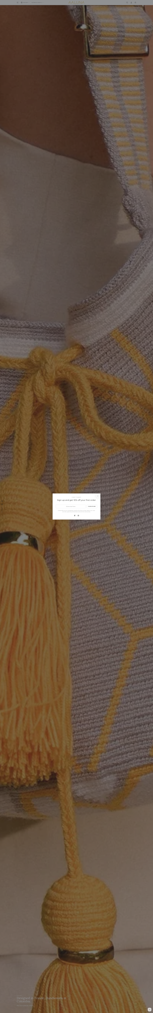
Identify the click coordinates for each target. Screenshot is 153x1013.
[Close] (98, 496)
